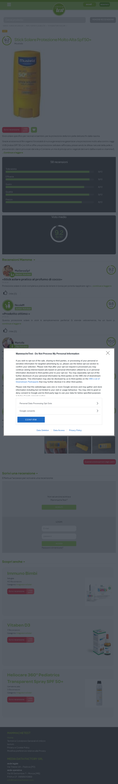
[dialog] (59, 392)
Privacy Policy (75, 430)
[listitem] (59, 403)
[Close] (109, 354)
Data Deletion (43, 430)
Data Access (59, 430)
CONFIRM (31, 419)
